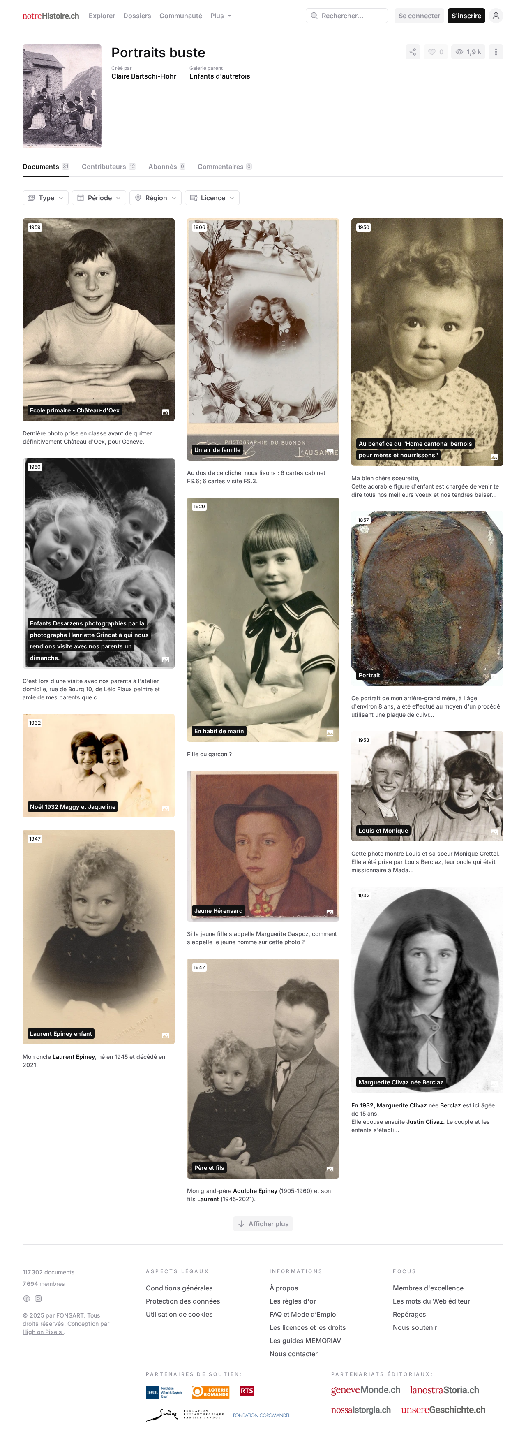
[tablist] (263, 167)
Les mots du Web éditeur (431, 1301)
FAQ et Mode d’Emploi (304, 1314)
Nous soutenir (415, 1327)
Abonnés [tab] (166, 166)
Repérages (409, 1314)
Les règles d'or (293, 1301)
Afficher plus (269, 1224)
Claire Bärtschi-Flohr (143, 76)
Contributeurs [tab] (108, 166)
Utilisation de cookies (179, 1314)
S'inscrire (466, 16)
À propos (284, 1288)
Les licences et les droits (308, 1327)
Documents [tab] (45, 166)
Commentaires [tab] (224, 166)
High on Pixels (43, 1331)
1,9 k (474, 52)
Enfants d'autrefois (219, 76)
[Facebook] (27, 1298)
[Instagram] (38, 1298)
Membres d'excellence (428, 1288)
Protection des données (183, 1301)
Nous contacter (294, 1354)
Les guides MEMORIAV (305, 1340)
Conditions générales (179, 1288)
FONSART (70, 1315)
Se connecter (419, 16)
